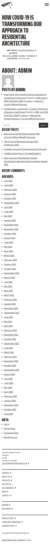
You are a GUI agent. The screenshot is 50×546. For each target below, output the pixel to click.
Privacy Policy (8, 518)
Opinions (31, 56)
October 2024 (10, 233)
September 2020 (11, 370)
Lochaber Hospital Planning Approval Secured (25, 149)
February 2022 (10, 330)
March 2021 (9, 352)
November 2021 (11, 334)
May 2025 (8, 216)
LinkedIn (5, 505)
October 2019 (10, 409)
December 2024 (11, 224)
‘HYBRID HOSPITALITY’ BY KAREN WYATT (22, 153)
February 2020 (10, 396)
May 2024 (8, 246)
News (4, 491)
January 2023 (10, 304)
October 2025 (10, 198)
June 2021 (8, 348)
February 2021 (10, 356)
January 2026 (10, 194)
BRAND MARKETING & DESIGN (13, 540)
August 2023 (9, 277)
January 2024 (10, 264)
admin (29, 101)
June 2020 (8, 383)
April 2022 (8, 326)
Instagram (6, 508)
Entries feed (9, 428)
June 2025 (8, 211)
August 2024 (9, 238)
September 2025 (11, 203)
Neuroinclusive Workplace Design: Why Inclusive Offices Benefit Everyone (22, 135)
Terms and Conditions (11, 522)
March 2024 (9, 255)
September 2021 (11, 343)
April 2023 (8, 290)
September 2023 (11, 273)
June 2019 (8, 414)
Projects (6, 480)
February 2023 (10, 299)
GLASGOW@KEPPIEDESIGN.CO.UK (14, 463)
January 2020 (10, 400)
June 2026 (8, 185)
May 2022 (8, 321)
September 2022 (11, 312)
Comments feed (11, 433)
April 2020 (8, 392)
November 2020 (11, 361)
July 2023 (8, 282)
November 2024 (11, 229)
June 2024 (8, 242)
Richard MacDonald (26, 50)
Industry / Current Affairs (14, 56)
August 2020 (9, 374)
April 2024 (8, 251)
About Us (6, 476)
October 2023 (10, 268)
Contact (5, 495)
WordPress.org (10, 437)
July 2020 (8, 378)
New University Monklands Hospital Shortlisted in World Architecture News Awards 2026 (26, 161)
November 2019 (11, 405)
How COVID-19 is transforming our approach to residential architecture (25, 96)
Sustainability (8, 487)
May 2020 (8, 387)
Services (5, 472)
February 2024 (10, 260)
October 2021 (10, 339)
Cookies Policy (8, 525)
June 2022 (8, 317)
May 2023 (8, 286)
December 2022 (11, 308)
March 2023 (9, 295)
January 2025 (10, 220)
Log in (6, 424)
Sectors (5, 484)
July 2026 (8, 181)
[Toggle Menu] (47, 4)
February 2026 (10, 189)
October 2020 (10, 365)
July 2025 (8, 207)
